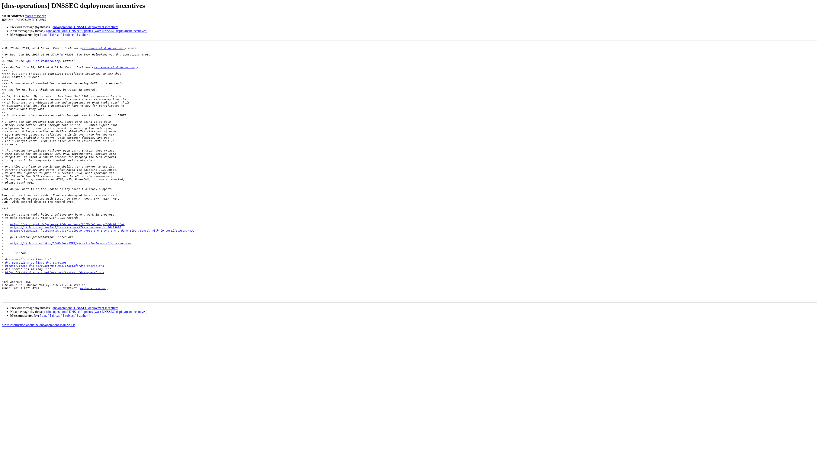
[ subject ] (69, 34)
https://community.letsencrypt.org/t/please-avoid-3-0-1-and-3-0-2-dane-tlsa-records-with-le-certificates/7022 (102, 230)
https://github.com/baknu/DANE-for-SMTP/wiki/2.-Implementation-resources (70, 243)
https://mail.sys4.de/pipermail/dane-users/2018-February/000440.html (67, 224)
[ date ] (44, 34)
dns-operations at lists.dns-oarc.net (36, 262)
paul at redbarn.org (43, 61)
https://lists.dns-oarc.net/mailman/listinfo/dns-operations (54, 265)
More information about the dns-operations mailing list (38, 325)
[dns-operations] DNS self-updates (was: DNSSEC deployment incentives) (96, 31)
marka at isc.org (35, 16)
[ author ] (83, 34)
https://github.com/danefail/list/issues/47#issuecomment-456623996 (65, 227)
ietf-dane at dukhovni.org (103, 48)
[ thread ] (56, 34)
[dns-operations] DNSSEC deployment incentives (84, 27)
